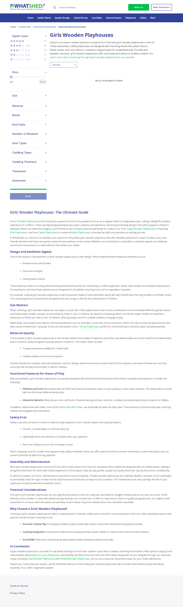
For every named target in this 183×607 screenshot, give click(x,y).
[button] (28, 41)
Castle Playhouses (47, 232)
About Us (138, 7)
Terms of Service (19, 585)
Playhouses (130, 17)
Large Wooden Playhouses (141, 228)
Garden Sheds (44, 17)
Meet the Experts (161, 7)
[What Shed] (27, 7)
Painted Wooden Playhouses (74, 558)
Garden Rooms (81, 17)
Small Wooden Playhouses (41, 558)
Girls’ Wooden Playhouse (25, 221)
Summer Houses (113, 17)
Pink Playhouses (18, 232)
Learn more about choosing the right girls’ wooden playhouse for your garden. (92, 57)
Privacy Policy (17, 593)
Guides (143, 17)
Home (30, 17)
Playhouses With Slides (71, 407)
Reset (42, 82)
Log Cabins (97, 17)
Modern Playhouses (79, 232)
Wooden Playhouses (45, 27)
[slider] (11, 77)
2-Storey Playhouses (88, 326)
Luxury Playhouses (50, 555)
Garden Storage (62, 17)
